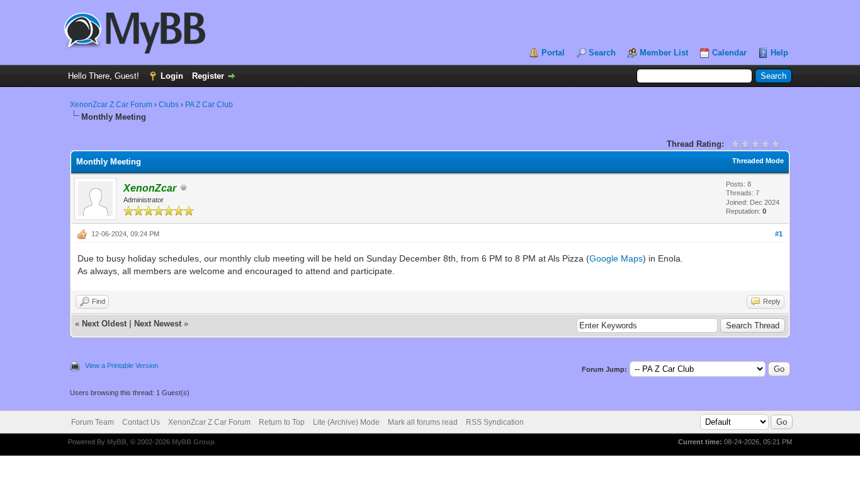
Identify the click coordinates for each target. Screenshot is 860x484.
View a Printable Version (121, 365)
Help (779, 52)
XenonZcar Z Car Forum (111, 104)
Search (602, 52)
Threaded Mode (758, 160)
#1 (779, 234)
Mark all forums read (423, 422)
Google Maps (616, 258)
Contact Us (141, 422)
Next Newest (157, 323)
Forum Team (92, 422)
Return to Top (282, 422)
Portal (553, 52)
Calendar (729, 52)
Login (172, 76)
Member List (664, 52)
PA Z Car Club (209, 104)
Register (208, 76)
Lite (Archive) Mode (346, 422)
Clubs (169, 104)
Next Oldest (104, 323)
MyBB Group (193, 442)
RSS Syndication (495, 422)
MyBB (117, 442)
